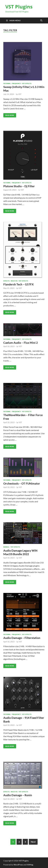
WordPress (18, 864)
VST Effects (26, 83)
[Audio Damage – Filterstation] (24, 612)
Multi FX (14, 281)
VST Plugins (19, 6)
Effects (6, 281)
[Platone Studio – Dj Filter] (24, 155)
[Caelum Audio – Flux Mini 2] (24, 329)
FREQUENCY (16, 83)
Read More (8, 114)
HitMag (30, 864)
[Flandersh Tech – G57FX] (24, 250)
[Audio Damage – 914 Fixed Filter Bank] (24, 694)
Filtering (7, 83)
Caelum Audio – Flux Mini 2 (20, 342)
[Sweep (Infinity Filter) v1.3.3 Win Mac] (24, 61)
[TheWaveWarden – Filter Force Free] (24, 395)
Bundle (6, 547)
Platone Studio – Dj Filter (19, 186)
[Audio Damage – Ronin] (24, 775)
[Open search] (41, 20)
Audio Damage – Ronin (17, 795)
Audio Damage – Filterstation (21, 637)
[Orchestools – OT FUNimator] (24, 467)
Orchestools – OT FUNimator (21, 483)
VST (19, 94)
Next (33, 841)
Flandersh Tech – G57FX (18, 284)
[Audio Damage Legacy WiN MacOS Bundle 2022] (24, 533)
